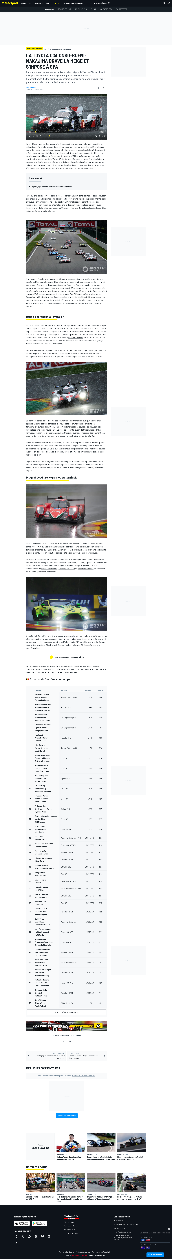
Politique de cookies (83, 1252)
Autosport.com (69, 1230)
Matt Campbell (70, 672)
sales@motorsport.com (122, 1232)
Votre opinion (118, 1221)
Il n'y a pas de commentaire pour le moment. (66, 1076)
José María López (80, 350)
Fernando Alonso (40, 331)
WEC (57, 3)
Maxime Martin (64, 645)
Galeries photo (106, 9)
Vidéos (93, 9)
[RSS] (16, 1243)
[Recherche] (164, 3)
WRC (48, 3)
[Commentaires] (103, 88)
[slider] (66, 132)
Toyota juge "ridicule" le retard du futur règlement (51, 186)
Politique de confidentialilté (101, 1252)
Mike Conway (43, 279)
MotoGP (38, 3)
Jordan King (61, 294)
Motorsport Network (80, 1255)
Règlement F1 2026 (64, 9)
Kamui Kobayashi (75, 337)
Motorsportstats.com (71, 1233)
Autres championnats (73, 3)
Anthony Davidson (67, 568)
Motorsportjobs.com (71, 1226)
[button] (67, 117)
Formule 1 (25, 3)
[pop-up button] (99, 136)
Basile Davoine (31, 87)
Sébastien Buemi (64, 285)
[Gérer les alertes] (69, 1041)
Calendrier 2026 (81, 9)
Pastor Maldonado (49, 568)
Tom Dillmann (76, 294)
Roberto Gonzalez (85, 568)
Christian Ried (41, 672)
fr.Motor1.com (69, 1222)
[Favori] (97, 88)
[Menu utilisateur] (168, 3)
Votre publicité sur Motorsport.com (126, 1224)
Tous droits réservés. (97, 1255)
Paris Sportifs (121, 9)
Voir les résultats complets (66, 1012)
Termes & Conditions (66, 1252)
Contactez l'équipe (120, 1228)
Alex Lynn (50, 645)
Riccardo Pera (54, 672)
